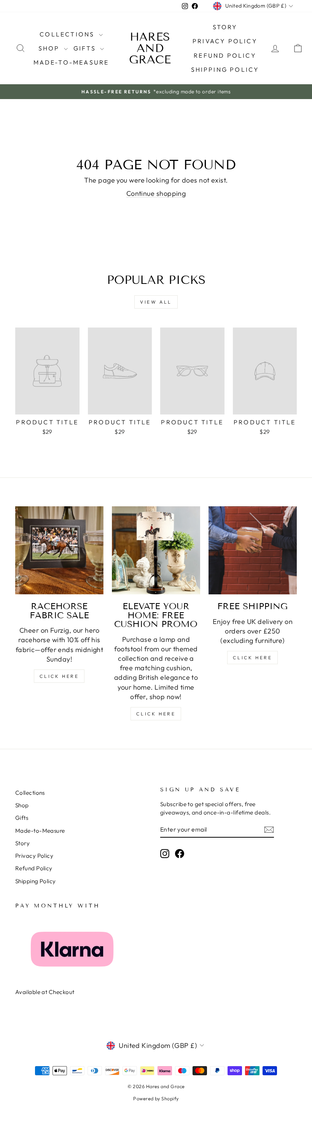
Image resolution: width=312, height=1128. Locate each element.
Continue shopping (156, 193)
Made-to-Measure (71, 62)
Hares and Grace (150, 48)
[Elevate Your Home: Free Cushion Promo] (156, 550)
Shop (50, 48)
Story (225, 27)
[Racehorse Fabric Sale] (59, 550)
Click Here (59, 676)
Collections (68, 34)
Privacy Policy (225, 41)
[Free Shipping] (253, 550)
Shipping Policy (225, 69)
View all (156, 302)
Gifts (85, 48)
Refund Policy (225, 55)
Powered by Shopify (155, 1098)
